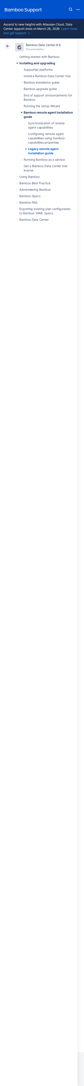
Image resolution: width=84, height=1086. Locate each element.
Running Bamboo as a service (44, 159)
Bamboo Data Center (34, 219)
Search (70, 9)
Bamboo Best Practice (34, 183)
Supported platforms (38, 69)
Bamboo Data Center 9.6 (43, 45)
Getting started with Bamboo (39, 56)
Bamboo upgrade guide (40, 89)
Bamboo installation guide (41, 82)
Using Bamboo (29, 176)
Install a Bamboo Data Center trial (47, 76)
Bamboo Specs (29, 196)
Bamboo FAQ (28, 202)
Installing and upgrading (37, 63)
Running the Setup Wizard (42, 106)
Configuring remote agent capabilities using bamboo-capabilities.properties (47, 138)
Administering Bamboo (35, 189)
